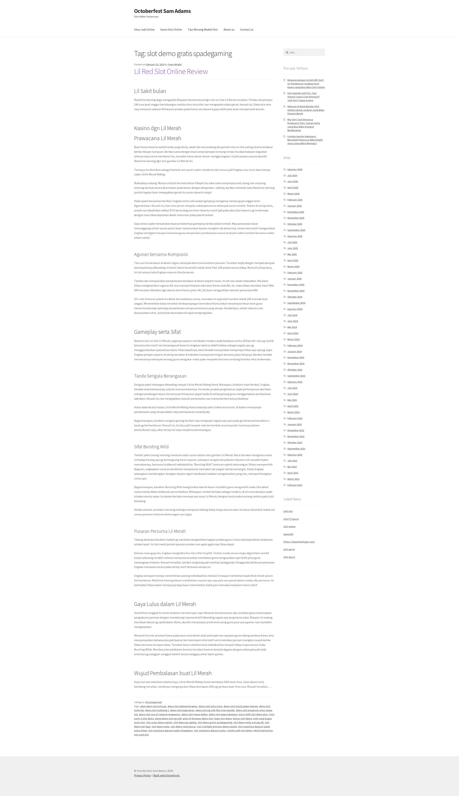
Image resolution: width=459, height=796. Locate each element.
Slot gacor (289, 557)
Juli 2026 (292, 175)
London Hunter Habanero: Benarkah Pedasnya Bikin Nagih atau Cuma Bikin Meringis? (305, 140)
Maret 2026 (293, 193)
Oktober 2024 (294, 296)
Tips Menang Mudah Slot (203, 29)
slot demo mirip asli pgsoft (248, 722)
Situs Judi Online (144, 29)
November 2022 (295, 436)
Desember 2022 (295, 430)
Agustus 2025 (294, 236)
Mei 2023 (292, 400)
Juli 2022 (292, 460)
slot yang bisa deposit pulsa (210, 730)
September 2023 (296, 375)
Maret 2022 (293, 479)
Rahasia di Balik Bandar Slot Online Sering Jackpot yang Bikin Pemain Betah (305, 110)
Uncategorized (153, 702)
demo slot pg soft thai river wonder (215, 710)
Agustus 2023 (294, 381)
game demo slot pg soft (168, 718)
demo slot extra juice (210, 706)
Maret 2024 (293, 339)
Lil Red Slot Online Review (171, 71)
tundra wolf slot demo (239, 730)
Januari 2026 (294, 205)
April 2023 (292, 406)
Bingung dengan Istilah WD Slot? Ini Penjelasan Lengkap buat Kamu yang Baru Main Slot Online (306, 83)
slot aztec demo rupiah (159, 722)
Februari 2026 (294, 199)
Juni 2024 (292, 321)
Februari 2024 (294, 345)
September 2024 (296, 303)
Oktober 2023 (294, 369)
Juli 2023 (292, 388)
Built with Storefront (166, 775)
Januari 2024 (294, 351)
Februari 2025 (294, 272)
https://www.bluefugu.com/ (299, 541)
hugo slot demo (223, 718)
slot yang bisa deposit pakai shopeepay (170, 730)
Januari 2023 (294, 424)
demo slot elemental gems (182, 706)
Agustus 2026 (294, 169)
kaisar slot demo (242, 718)
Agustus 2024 (294, 309)
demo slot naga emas (182, 710)
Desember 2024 (295, 284)
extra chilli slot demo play (253, 714)
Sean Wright (175, 64)
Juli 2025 (292, 242)
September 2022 (296, 448)
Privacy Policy (142, 775)
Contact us (246, 29)
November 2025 (295, 217)
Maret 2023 (293, 412)
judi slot (288, 511)
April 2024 (292, 333)
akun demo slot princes (153, 706)
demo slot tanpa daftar (195, 714)
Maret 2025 (293, 266)
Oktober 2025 (294, 224)
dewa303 (288, 534)
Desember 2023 (295, 357)
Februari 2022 (294, 485)
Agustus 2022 (294, 454)
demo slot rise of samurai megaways (159, 714)
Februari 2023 (294, 418)
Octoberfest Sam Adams (162, 11)
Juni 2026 (292, 181)
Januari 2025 (294, 278)
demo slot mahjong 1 (157, 710)
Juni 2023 (292, 393)
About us (229, 29)
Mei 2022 (292, 466)
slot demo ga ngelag (184, 722)
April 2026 (292, 187)
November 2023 (295, 363)
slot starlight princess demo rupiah (217, 726)
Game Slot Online (171, 29)
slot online (289, 526)
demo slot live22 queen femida (241, 706)
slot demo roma (160, 726)
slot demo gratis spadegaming (215, 722)
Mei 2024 (292, 327)
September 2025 (296, 230)
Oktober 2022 (294, 442)
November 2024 (295, 290)
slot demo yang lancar (183, 726)
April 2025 (292, 260)
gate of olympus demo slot (198, 718)
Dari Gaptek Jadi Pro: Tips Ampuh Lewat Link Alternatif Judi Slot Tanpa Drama (303, 97)
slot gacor (289, 549)
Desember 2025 (295, 212)
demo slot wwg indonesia (223, 714)
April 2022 (292, 472)
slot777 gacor (291, 519)
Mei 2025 (292, 254)
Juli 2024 (292, 315)
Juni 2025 (292, 248)
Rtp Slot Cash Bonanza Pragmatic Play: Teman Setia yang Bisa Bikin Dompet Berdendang (303, 125)
